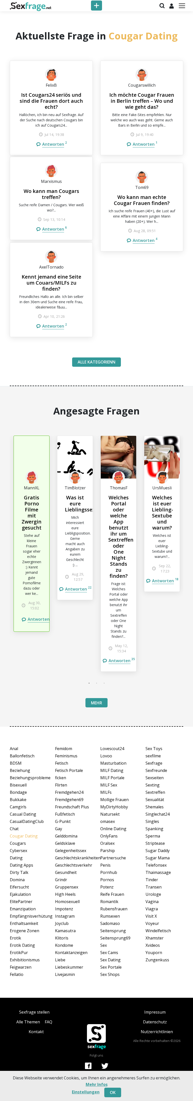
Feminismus (66, 756)
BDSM (16, 763)
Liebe (60, 960)
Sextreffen (155, 792)
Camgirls (18, 807)
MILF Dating (111, 770)
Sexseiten (155, 777)
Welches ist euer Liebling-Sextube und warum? (162, 512)
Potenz (107, 887)
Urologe (153, 894)
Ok (113, 1092)
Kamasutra (65, 930)
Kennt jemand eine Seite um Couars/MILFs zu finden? (51, 282)
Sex (103, 945)
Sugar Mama (158, 858)
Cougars (18, 843)
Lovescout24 (112, 748)
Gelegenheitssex (70, 850)
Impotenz (64, 909)
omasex (107, 821)
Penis (105, 865)
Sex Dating (110, 960)
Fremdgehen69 (69, 799)
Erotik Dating (22, 945)
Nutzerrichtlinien (157, 1031)
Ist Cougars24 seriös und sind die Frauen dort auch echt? (51, 100)
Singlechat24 (158, 814)
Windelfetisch (158, 930)
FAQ (48, 1022)
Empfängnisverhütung (28, 916)
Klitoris (61, 938)
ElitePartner (21, 901)
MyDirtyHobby (114, 807)
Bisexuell (18, 785)
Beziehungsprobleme (28, 777)
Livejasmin (65, 974)
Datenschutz (155, 1022)
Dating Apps (21, 865)
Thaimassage (158, 872)
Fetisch (61, 763)
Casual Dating (23, 814)
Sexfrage (154, 763)
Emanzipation (23, 909)
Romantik (109, 901)
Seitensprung (113, 930)
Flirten (61, 785)
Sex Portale (111, 967)
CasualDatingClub (27, 821)
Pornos (107, 879)
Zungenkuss (157, 960)
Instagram (65, 916)
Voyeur (152, 923)
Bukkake (18, 799)
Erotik (15, 938)
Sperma (153, 836)
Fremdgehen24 (69, 792)
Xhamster (155, 938)
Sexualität (155, 799)
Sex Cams (109, 952)
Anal (14, 748)
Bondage (18, 792)
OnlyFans (109, 836)
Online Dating (113, 828)
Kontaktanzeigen (71, 952)
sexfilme (153, 756)
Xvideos (153, 945)
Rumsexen (110, 916)
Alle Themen (28, 1022)
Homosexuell (67, 901)
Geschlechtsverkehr (73, 865)
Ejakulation (20, 894)
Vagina (152, 901)
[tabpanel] (32, 534)
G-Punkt (63, 821)
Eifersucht (19, 887)
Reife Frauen (112, 894)
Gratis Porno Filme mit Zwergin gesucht (31, 512)
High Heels (65, 894)
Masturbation (113, 763)
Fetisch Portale (69, 770)
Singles (152, 821)
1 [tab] (88, 683)
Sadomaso (110, 923)
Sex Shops (110, 974)
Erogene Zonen (24, 930)
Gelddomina (66, 836)
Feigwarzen (20, 967)
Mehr (96, 703)
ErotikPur (19, 952)
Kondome (64, 945)
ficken (60, 777)
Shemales (155, 807)
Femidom (63, 748)
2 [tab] (96, 683)
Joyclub (62, 923)
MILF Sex (108, 785)
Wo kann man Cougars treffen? (51, 194)
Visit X (151, 916)
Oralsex (107, 843)
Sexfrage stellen (34, 1012)
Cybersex (18, 850)
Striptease (155, 843)
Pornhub (108, 872)
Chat (14, 828)
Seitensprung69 (115, 938)
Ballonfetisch (22, 756)
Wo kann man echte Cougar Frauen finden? (142, 200)
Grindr (61, 879)
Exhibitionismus (25, 960)
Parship (107, 850)
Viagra (152, 909)
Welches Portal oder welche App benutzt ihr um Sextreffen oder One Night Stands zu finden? (120, 536)
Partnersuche (113, 858)
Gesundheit (66, 872)
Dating (16, 858)
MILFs (106, 792)
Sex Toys (154, 748)
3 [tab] (104, 683)
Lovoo (106, 756)
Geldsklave (65, 843)
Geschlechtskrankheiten (74, 858)
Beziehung (20, 770)
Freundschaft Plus (72, 807)
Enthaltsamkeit (24, 923)
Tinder (152, 879)
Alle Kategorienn (96, 362)
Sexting (153, 785)
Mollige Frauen (114, 799)
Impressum (155, 1012)
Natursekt (110, 814)
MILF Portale (112, 777)
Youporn (154, 952)
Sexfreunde (156, 770)
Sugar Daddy (158, 850)
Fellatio (16, 974)
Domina (17, 879)
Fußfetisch (65, 814)
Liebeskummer (69, 967)
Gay (58, 828)
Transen (154, 887)
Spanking (154, 828)
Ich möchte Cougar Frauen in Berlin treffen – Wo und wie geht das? (141, 100)
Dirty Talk (19, 872)
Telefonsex (156, 865)
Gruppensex (66, 887)
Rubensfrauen (113, 909)
